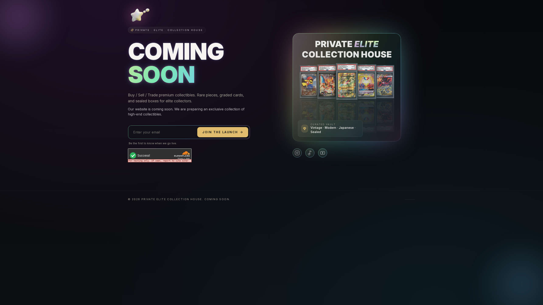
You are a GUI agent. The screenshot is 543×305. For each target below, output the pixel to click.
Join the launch (220, 132)
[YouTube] (322, 153)
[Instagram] (297, 153)
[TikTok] (310, 153)
